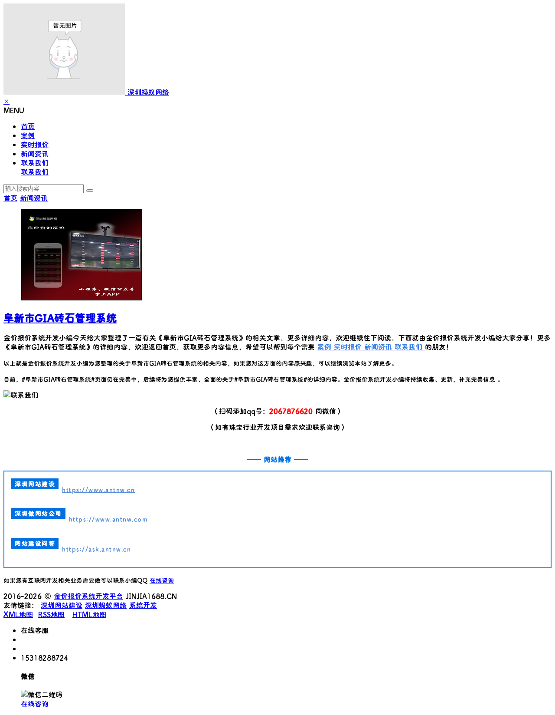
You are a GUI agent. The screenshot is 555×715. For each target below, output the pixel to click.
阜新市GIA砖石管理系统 (60, 317)
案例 (28, 135)
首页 (28, 126)
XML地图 (18, 614)
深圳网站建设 (61, 605)
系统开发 (143, 605)
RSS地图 (51, 614)
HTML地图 (89, 614)
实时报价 (35, 144)
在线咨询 (162, 580)
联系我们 (35, 162)
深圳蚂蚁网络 (106, 605)
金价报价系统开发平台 (88, 595)
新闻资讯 (35, 153)
